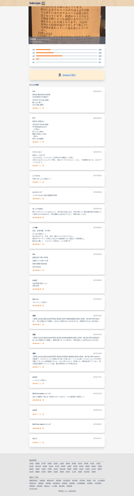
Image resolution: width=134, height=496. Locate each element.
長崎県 (62, 472)
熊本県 (68, 472)
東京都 (31, 466)
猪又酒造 (75, 480)
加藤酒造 (41, 483)
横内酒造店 (56, 483)
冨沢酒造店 (66, 480)
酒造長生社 (32, 483)
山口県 (94, 469)
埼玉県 (92, 463)
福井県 (63, 466)
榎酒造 (89, 480)
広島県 (87, 469)
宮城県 (50, 463)
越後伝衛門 (50, 480)
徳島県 (100, 469)
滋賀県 (31, 469)
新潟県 (45, 466)
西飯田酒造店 (33, 480)
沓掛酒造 (39, 486)
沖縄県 (94, 472)
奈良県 (56, 469)
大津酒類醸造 (81, 483)
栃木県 (80, 463)
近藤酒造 (42, 480)
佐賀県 (56, 472)
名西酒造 (48, 483)
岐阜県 (81, 466)
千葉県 (98, 463)
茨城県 (74, 463)
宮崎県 (80, 472)
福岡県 (50, 472)
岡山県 (81, 469)
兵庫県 (50, 469)
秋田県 (56, 463)
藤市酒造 (62, 486)
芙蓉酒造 (69, 486)
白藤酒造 (32, 486)
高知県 (43, 472)
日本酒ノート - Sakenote (67, 491)
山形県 (62, 463)
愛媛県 (37, 472)
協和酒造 (72, 483)
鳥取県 (69, 469)
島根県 (75, 469)
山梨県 (69, 466)
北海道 (31, 463)
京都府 (37, 469)
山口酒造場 (101, 480)
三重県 (100, 466)
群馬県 (86, 463)
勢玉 (94, 480)
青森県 (37, 463)
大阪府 (43, 469)
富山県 (51, 466)
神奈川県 (38, 466)
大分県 (74, 472)
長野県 (75, 466)
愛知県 (94, 466)
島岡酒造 (64, 483)
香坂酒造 (58, 480)
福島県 (68, 463)
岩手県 (43, 463)
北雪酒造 (90, 483)
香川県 (31, 472)
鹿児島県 (87, 472)
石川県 (57, 466)
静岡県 (87, 466)
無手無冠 (82, 480)
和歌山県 (62, 469)
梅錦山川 (47, 486)
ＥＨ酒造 (54, 486)
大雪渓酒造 (97, 483)
